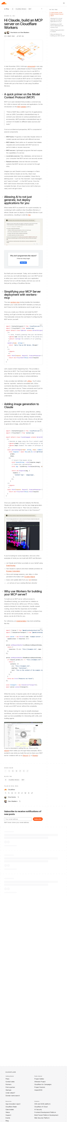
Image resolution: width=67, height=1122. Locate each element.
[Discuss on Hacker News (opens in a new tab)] (5, 771)
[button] (23, 232)
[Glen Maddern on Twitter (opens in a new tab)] (19, 801)
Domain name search (13, 1095)
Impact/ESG (38, 1090)
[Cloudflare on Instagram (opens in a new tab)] (18, 793)
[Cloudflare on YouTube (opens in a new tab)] (15, 793)
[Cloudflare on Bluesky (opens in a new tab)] (25, 793)
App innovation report (13, 1104)
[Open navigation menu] (64, 3)
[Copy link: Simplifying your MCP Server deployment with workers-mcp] (3, 291)
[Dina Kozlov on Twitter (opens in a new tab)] (18, 797)
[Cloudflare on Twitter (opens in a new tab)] (9, 793)
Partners (8, 1084)
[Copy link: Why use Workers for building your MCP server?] (3, 591)
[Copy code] (41, 325)
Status (8, 1112)
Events (8, 1118)
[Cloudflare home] (3, 3)
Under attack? (10, 1093)
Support (8, 1115)
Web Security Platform (41, 1118)
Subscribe (37, 819)
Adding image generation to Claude (57, 30)
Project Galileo (39, 1079)
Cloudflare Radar (11, 1107)
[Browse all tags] (42, 9)
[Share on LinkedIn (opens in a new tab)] (13, 771)
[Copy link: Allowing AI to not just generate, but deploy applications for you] (3, 197)
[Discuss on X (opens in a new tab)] (9, 771)
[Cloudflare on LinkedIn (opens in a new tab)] (12, 793)
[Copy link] (27, 771)
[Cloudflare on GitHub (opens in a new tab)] (22, 793)
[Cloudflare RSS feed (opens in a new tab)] (5, 793)
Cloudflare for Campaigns (42, 1084)
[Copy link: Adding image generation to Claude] (3, 404)
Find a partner (10, 1087)
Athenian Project (39, 1081)
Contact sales (10, 1081)
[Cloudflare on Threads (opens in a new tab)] (28, 793)
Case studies (10, 1109)
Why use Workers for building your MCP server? (57, 34)
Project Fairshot (39, 1087)
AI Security (38, 1109)
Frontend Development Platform (45, 1112)
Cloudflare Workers (21, 9)
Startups (8, 1090)
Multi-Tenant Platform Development (46, 1115)
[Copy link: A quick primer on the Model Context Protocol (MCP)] (3, 94)
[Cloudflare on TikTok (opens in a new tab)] (32, 793)
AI (12, 9)
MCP (30, 9)
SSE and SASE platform (42, 1104)
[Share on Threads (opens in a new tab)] (24, 771)
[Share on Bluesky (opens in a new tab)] (16, 771)
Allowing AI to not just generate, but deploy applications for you (56, 20)
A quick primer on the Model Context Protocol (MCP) (56, 14)
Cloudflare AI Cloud (40, 1107)
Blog (7, 1121)
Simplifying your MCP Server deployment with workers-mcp (56, 25)
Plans (7, 1079)
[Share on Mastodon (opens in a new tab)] (20, 771)
